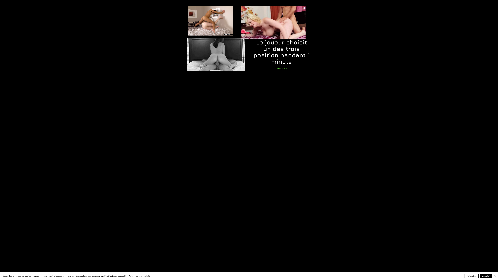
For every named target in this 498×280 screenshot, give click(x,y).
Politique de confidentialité (139, 276)
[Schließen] (494, 276)
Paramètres (471, 276)
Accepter (486, 276)
